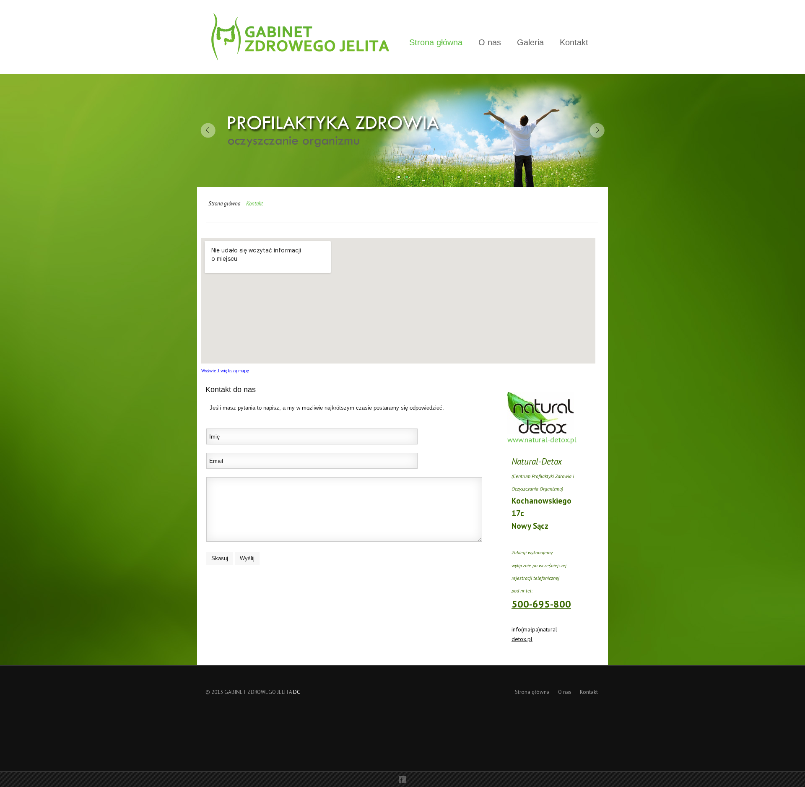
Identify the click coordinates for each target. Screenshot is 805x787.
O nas (489, 42)
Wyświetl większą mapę (225, 371)
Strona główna (435, 42)
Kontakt (574, 42)
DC (296, 692)
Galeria (530, 42)
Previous (208, 130)
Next (597, 130)
